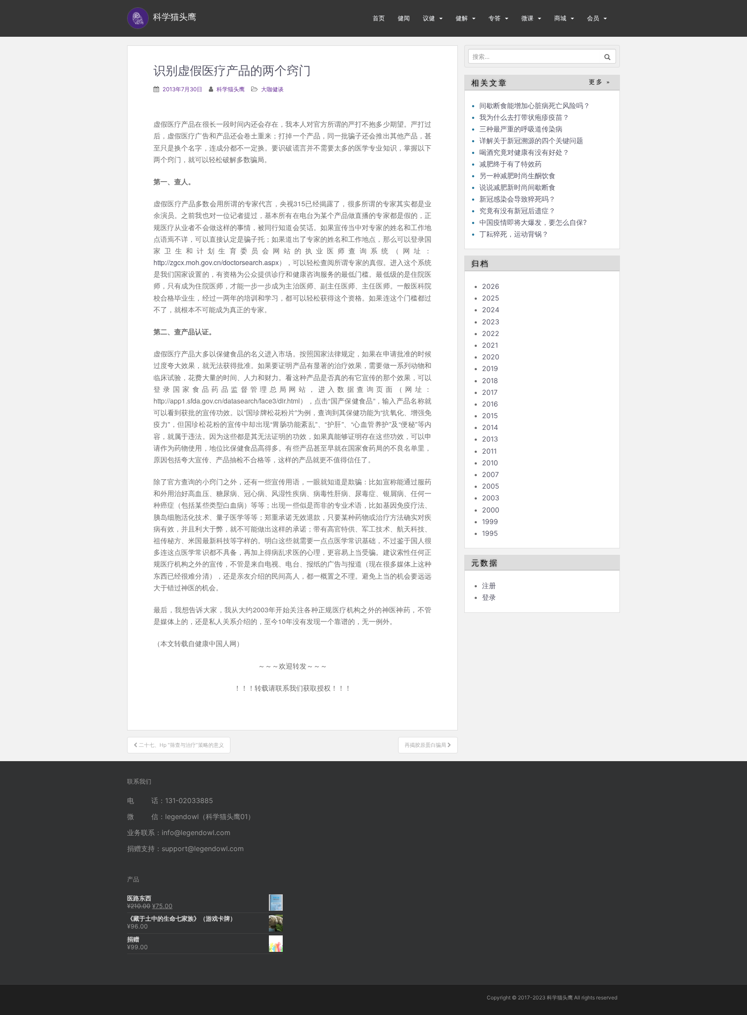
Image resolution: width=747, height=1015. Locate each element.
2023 (490, 321)
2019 (490, 368)
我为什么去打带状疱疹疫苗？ (524, 117)
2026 (490, 286)
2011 (489, 451)
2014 (490, 427)
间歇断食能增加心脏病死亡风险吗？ (534, 105)
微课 (527, 18)
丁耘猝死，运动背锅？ (514, 234)
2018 (490, 380)
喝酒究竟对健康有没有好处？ (524, 152)
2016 (490, 404)
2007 (490, 474)
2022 (490, 333)
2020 (490, 356)
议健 (429, 18)
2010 (490, 462)
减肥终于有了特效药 (510, 164)
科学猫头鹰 (231, 89)
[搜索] (607, 56)
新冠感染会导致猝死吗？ (518, 199)
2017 (490, 392)
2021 (490, 345)
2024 (490, 309)
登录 (489, 597)
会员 (593, 18)
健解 (462, 18)
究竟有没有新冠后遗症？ (518, 210)
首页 (379, 18)
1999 (490, 521)
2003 (490, 497)
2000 (490, 510)
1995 (490, 533)
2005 (490, 486)
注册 (489, 585)
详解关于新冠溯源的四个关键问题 (531, 140)
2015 (490, 415)
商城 (560, 18)
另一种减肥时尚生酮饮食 (517, 175)
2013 (490, 439)
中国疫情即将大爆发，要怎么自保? (534, 222)
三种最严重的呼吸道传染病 (520, 129)
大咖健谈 (272, 89)
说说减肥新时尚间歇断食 (517, 187)
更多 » (600, 82)
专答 (494, 18)
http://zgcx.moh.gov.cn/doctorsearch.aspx (216, 262)
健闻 (404, 18)
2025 (490, 298)
